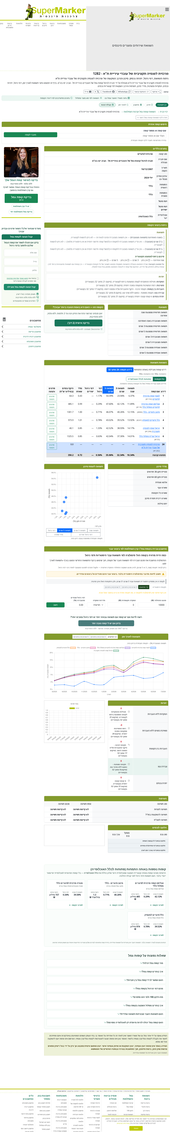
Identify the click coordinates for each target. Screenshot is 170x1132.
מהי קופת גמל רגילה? (153, 963)
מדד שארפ (58, 534)
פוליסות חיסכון (111, 1110)
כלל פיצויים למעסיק (151, 420)
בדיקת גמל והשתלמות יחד (21, 212)
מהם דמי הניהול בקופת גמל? (149, 988)
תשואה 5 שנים (65, 530)
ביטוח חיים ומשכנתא (9, 25)
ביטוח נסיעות (145, 1114)
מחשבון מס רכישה (27, 1114)
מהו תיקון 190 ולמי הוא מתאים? (148, 997)
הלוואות (19, 23)
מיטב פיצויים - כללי (151, 412)
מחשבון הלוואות (78, 1110)
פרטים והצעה (51, 397)
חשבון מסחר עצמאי (43, 1107)
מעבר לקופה (30, 134)
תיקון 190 (130, 1110)
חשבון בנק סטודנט (44, 1114)
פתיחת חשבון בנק (44, 1103)
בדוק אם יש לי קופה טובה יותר (106, 623)
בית (77, 23)
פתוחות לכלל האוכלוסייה (139, 379)
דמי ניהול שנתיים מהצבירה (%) (78, 599)
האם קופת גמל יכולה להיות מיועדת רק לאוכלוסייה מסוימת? (135, 1022)
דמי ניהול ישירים (85, 534)
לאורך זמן (122, 104)
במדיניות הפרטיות (123, 1123)
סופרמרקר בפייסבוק (87, 1091)
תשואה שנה (94, 530)
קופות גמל (129, 1107)
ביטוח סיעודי (145, 1107)
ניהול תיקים (44, 24)
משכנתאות (61, 23)
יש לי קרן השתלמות (21, 206)
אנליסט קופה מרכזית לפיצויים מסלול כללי (149, 884)
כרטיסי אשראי (28, 24)
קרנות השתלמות (127, 1103)
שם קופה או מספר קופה (154, 130)
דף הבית (164, 111)
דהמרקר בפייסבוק (74, 1091)
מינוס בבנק (46, 1118)
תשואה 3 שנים (80, 530)
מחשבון (136, 104)
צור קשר (99, 1091)
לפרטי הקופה (157, 905)
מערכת (147, 1091)
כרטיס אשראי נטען (93, 1107)
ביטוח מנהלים (111, 1107)
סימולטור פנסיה (28, 1125)
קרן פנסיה (113, 1103)
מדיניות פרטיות (129, 1091)
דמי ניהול (51, 530)
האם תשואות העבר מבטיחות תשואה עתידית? (141, 1014)
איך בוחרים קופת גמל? (152, 971)
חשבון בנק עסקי (44, 1110)
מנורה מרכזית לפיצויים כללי (69, 883)
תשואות (161, 104)
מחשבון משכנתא (27, 1103)
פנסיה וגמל (71, 24)
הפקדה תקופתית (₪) (127, 600)
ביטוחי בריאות (36, 24)
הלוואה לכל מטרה (77, 1100)
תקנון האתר (24, 278)
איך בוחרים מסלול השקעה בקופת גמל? (144, 1005)
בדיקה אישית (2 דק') (79, 322)
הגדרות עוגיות (117, 1091)
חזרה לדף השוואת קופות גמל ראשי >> (152, 117)
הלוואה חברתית (78, 1114)
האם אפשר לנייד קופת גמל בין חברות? (145, 980)
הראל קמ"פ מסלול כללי (149, 436)
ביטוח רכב (52, 24)
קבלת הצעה (106, 104)
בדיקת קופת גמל (21, 198)
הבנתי (136, 1128)
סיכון (148, 104)
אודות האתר (107, 1091)
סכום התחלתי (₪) (158, 600)
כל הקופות (159, 379)
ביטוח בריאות (145, 1103)
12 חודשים (143, 587)
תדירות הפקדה (99, 600)
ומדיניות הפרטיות (13, 278)
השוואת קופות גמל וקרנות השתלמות (140, 111)
